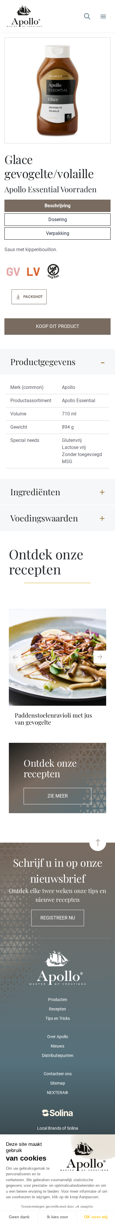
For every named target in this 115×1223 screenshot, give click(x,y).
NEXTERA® (57, 1092)
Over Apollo (57, 1036)
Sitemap (57, 1083)
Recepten (57, 1009)
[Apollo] (24, 16)
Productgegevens (42, 361)
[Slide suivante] (99, 656)
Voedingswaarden (44, 517)
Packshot (33, 296)
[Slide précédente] (15, 656)
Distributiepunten (57, 1055)
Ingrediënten (35, 491)
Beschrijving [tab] (57, 205)
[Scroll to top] (97, 842)
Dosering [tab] (57, 219)
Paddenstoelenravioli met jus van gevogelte (53, 719)
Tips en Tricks (57, 1018)
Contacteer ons (58, 1073)
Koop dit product (57, 326)
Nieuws (57, 1046)
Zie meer (57, 796)
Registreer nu (57, 918)
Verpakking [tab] (57, 233)
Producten (57, 999)
